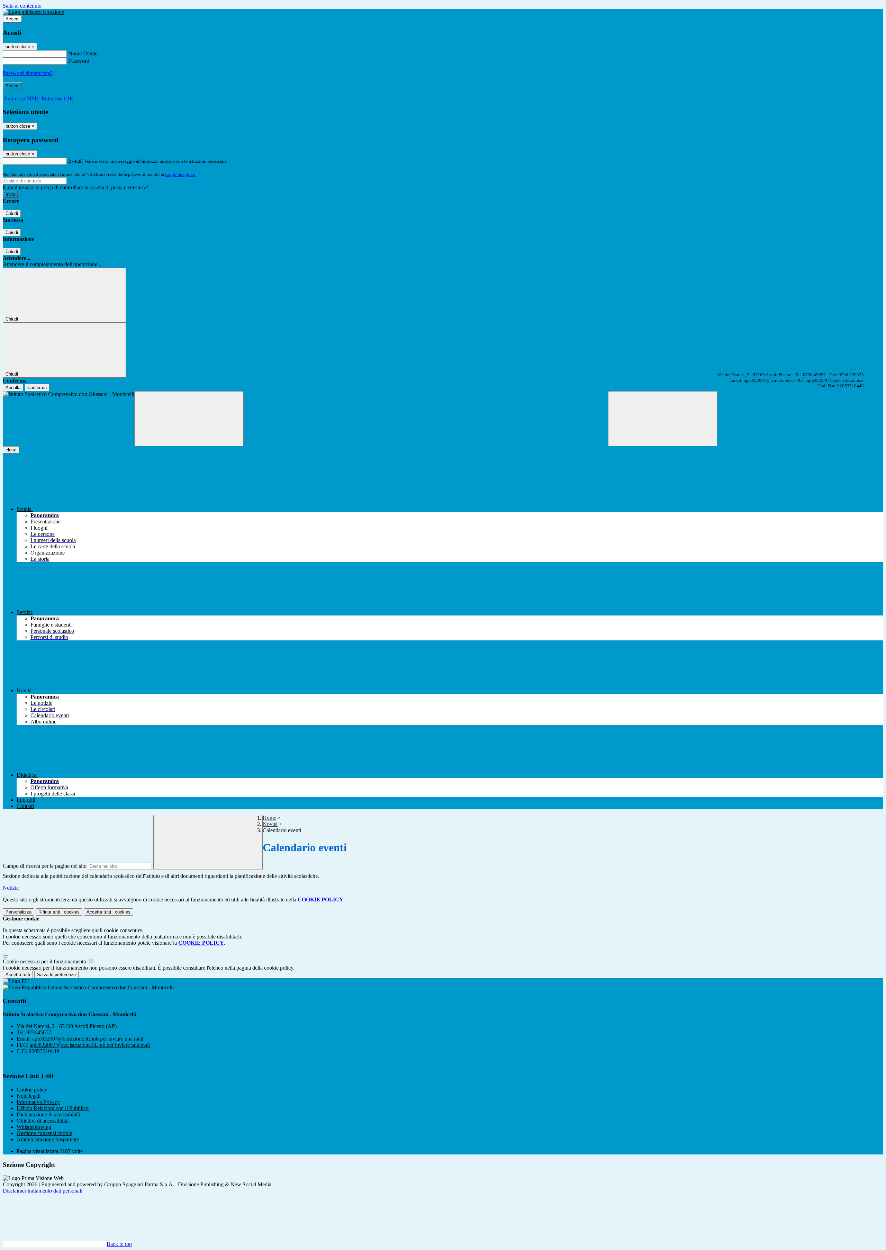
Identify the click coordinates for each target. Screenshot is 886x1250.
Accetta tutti (108, 912)
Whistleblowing (34, 1127)
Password (78, 61)
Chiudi (12, 213)
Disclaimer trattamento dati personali (42, 1191)
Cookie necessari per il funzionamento (45, 961)
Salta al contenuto (22, 6)
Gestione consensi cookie (44, 1133)
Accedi (12, 18)
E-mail (75, 161)
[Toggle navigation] (189, 418)
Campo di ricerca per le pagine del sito (45, 866)
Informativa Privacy (38, 1102)
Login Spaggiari (180, 174)
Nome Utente (83, 53)
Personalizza (18, 912)
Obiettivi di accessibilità (43, 1121)
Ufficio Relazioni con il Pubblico (53, 1108)
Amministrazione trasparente (48, 1139)
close (11, 449)
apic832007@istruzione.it (87, 1039)
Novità (270, 824)
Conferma (37, 387)
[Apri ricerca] (662, 418)
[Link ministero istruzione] (33, 12)
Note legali (28, 1096)
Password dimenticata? (28, 73)
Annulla (13, 387)
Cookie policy (32, 1089)
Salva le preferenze (56, 974)
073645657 (38, 1032)
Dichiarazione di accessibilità (48, 1114)
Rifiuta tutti (59, 912)
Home (269, 818)
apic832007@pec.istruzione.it (90, 1045)
